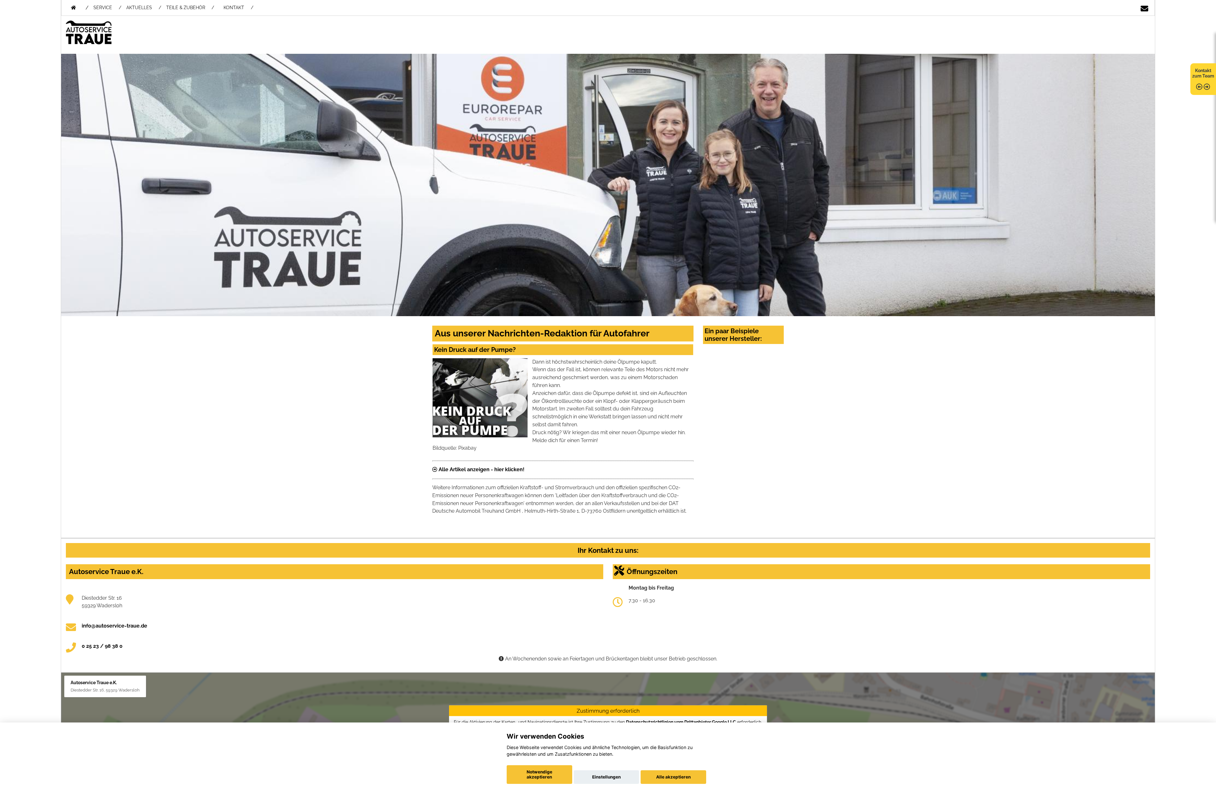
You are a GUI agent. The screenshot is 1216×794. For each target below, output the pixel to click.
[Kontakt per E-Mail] (1144, 6)
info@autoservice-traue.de (114, 626)
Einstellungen (606, 776)
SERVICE (102, 7)
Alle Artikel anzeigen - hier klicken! (480, 469)
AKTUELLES (139, 7)
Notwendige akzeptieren (539, 774)
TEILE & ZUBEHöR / (190, 7)
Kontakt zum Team (1203, 73)
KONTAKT (234, 7)
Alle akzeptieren (673, 776)
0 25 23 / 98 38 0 (102, 646)
